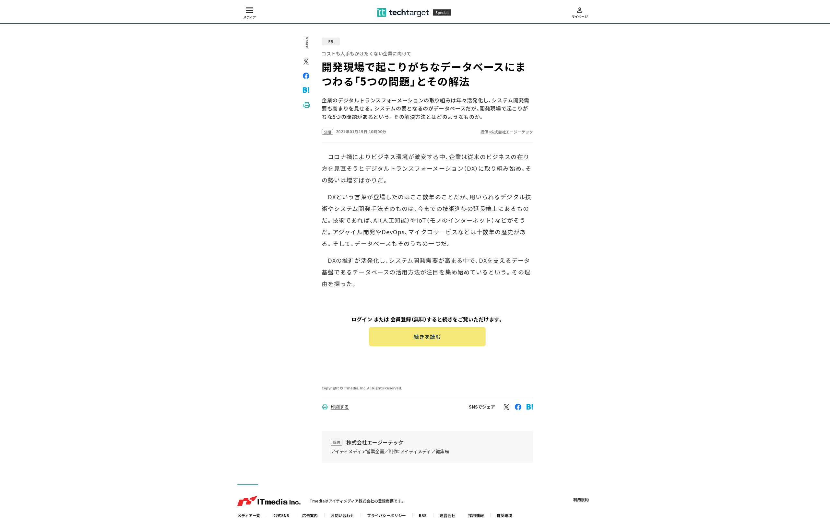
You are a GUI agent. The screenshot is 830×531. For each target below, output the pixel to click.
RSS (423, 515)
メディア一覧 (248, 515)
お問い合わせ (342, 515)
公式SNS (281, 515)
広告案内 (310, 515)
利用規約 (581, 499)
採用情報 (476, 515)
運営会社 (447, 515)
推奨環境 (504, 515)
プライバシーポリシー (386, 515)
